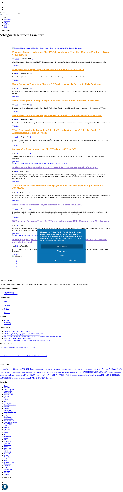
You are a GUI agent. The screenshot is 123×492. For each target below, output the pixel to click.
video (26, 378)
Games (6, 22)
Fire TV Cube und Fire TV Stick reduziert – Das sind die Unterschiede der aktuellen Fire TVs (32, 336)
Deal (85, 371)
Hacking (6, 24)
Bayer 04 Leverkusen (13, 372)
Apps (5, 25)
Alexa (19, 369)
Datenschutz (7, 324)
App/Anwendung (4, 372)
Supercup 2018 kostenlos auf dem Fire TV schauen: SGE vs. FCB (44, 149)
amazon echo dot (70, 369)
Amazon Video (97, 369)
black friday (21, 372)
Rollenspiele (7, 448)
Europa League (8, 419)
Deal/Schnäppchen (97, 371)
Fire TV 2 (33, 375)
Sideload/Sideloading (109, 375)
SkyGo (6, 455)
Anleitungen (7, 19)
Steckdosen (7, 464)
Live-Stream (81, 375)
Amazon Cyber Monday (45, 369)
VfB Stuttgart (22, 378)
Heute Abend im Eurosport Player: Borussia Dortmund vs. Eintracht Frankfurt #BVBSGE (57, 115)
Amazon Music (8, 393)
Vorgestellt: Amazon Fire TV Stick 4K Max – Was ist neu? (21, 335)
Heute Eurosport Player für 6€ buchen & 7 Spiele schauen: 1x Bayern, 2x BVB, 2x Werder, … (58, 84)
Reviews (6, 446)
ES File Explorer (5, 375)
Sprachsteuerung (9, 462)
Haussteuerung (8, 431)
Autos (5, 401)
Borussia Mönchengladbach (54, 372)
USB (17, 378)
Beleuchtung (8, 403)
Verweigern (62, 251)
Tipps (5, 467)
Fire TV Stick (48, 374)
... (16, 263)
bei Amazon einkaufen (10, 294)
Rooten (6, 450)
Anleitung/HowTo (115, 369)
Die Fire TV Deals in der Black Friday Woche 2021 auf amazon (23, 333)
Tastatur (14, 378)
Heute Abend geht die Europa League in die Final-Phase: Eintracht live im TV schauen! (55, 100)
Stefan (17, 59)
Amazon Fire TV (80, 369)
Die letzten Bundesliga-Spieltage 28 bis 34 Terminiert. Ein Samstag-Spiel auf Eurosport (55, 167)
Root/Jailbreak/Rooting (93, 375)
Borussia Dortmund (42, 372)
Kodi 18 (68, 375)
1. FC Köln (2, 369)
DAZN (6, 413)
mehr (62, 255)
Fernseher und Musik (10, 422)
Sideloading (7, 452)
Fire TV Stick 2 (60, 375)
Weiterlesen (15, 65)
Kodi (5, 434)
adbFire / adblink (11, 369)
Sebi (16, 73)
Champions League (10, 412)
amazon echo (8, 391)
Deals (5, 27)
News (5, 439)
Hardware (7, 21)
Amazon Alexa (34, 369)
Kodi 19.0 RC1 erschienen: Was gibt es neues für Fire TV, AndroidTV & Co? (27, 340)
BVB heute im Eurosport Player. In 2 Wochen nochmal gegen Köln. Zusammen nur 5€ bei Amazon (60, 221)
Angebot (105, 369)
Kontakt (6, 320)
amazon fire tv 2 (89, 369)
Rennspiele (7, 445)
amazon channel (9, 389)
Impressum (7, 322)
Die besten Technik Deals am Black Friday (17, 331)
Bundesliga (65, 372)
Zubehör (6, 474)
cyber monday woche (76, 372)
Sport (5, 459)
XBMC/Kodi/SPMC (38, 377)
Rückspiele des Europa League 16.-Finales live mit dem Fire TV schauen (48, 69)
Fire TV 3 (39, 375)
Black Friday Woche (31, 372)
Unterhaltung (8, 469)
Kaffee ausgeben (9, 292)
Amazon (26, 368)
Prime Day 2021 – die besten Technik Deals (17, 338)
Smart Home (8, 457)
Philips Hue (7, 441)
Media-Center (8, 436)
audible (6, 400)
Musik (6, 438)
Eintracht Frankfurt (116, 372)
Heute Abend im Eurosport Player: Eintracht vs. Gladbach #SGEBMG (47, 204)
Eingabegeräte (8, 417)
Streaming (6, 378)
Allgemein (7, 387)
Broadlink (7, 406)
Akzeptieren (62, 246)
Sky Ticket (7, 453)
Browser (6, 408)
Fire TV (26, 375)
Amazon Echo (59, 369)
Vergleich (7, 471)
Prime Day (7, 443)
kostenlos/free (75, 375)
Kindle (6, 432)
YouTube (51, 378)
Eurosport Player (16, 375)
